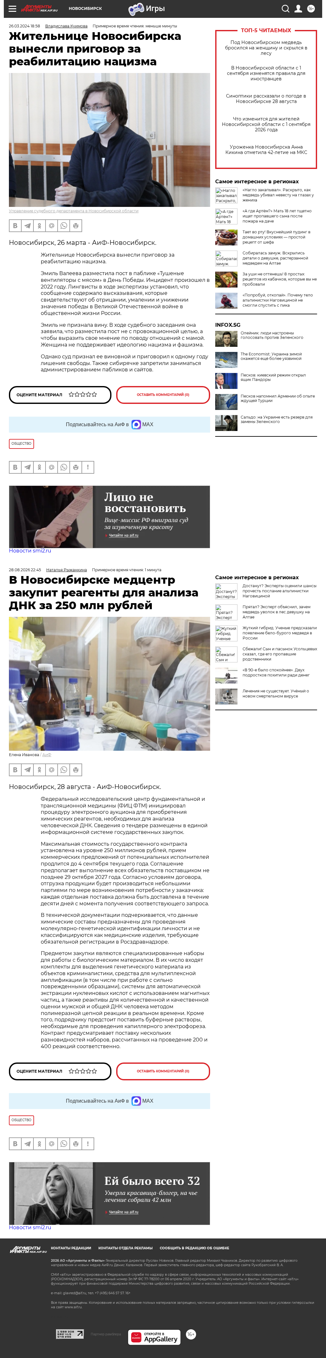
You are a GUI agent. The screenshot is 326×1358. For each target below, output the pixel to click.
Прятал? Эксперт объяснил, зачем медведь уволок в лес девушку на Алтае (276, 611)
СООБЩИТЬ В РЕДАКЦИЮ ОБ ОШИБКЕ (194, 1248)
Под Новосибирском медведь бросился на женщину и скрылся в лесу (266, 48)
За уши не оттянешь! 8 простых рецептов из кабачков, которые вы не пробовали (280, 279)
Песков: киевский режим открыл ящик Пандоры (273, 377)
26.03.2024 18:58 (24, 26)
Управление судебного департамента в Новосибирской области (73, 210)
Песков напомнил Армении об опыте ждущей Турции (278, 398)
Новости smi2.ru (30, 551)
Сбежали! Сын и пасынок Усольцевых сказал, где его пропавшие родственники (280, 653)
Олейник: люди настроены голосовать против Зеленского (272, 335)
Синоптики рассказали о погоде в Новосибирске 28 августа (266, 98)
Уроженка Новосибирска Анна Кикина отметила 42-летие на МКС (266, 149)
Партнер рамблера (106, 1334)
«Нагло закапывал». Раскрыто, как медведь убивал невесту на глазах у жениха (278, 194)
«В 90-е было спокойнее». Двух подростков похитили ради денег (276, 672)
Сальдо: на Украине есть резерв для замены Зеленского (277, 419)
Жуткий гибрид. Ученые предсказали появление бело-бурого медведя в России (280, 632)
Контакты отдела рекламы (125, 1248)
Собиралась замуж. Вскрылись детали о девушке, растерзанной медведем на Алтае (275, 258)
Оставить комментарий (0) (163, 395)
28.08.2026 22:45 (25, 569)
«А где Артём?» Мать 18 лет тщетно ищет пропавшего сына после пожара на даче (277, 215)
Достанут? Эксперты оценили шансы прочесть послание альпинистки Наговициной (279, 590)
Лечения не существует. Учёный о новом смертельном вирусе (276, 693)
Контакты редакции (71, 1248)
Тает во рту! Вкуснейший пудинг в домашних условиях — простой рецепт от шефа (276, 237)
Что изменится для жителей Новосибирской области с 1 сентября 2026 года (266, 124)
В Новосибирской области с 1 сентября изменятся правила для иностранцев (266, 73)
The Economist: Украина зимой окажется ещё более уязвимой (271, 356)
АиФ (46, 754)
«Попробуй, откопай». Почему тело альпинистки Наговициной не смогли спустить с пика (278, 300)
